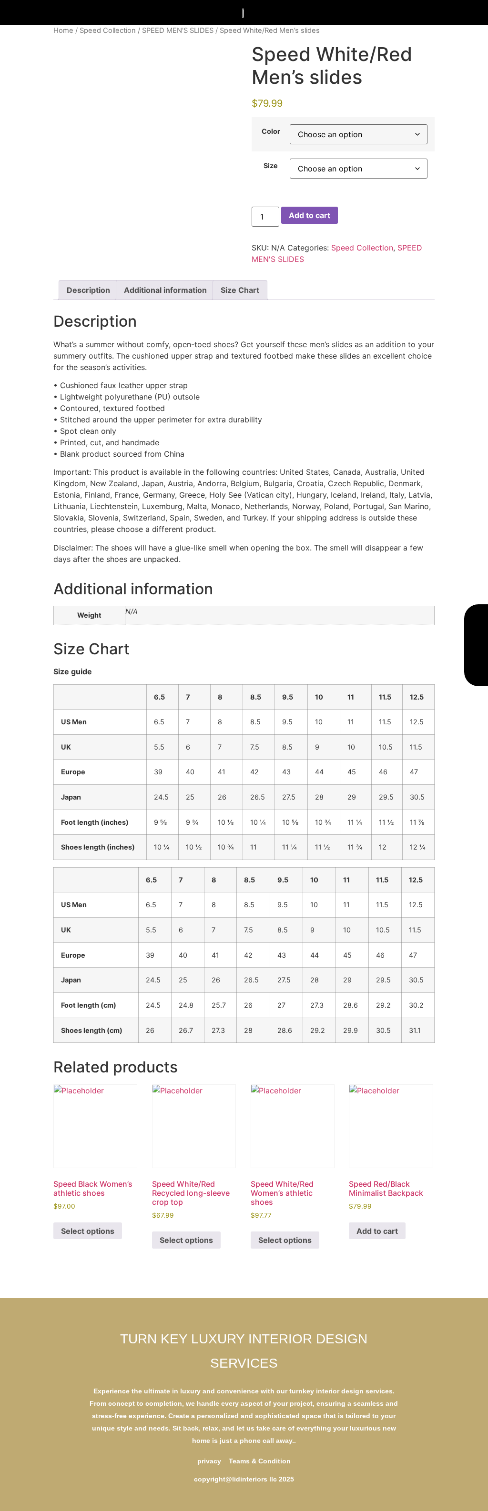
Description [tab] (88, 290)
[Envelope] (476, 667)
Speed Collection (108, 30)
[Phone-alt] (476, 623)
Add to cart (309, 215)
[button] (97, 12)
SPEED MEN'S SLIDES (178, 30)
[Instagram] (476, 645)
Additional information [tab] (165, 290)
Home (63, 30)
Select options (87, 1231)
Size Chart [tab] (240, 290)
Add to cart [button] (377, 1231)
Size (271, 165)
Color (271, 131)
